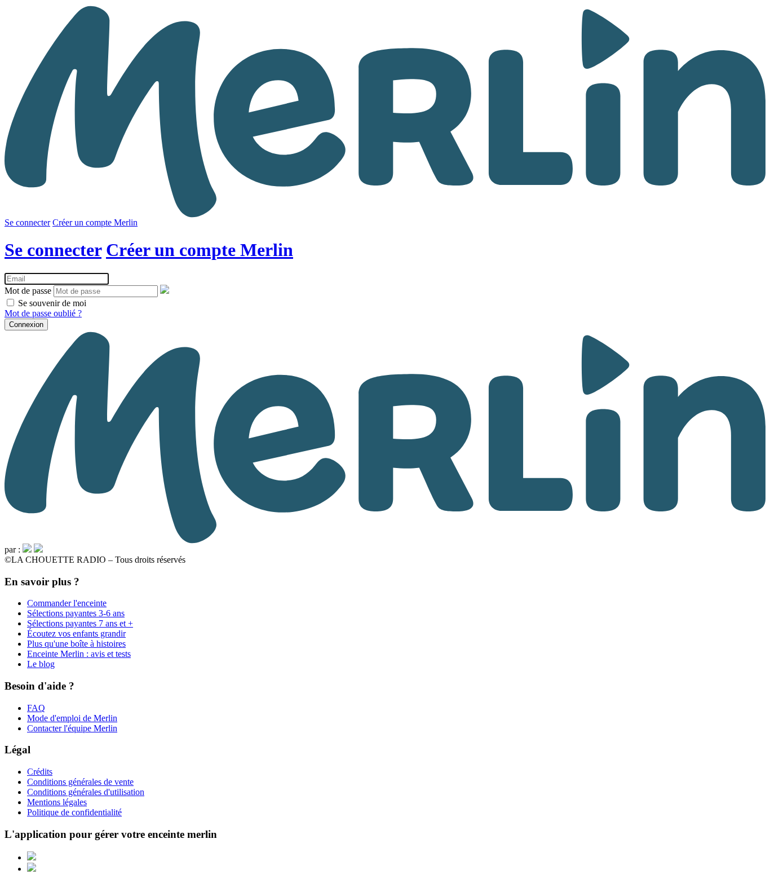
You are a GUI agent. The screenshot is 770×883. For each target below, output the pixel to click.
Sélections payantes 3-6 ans (76, 613)
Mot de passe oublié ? (43, 313)
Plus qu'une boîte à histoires (76, 643)
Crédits (39, 771)
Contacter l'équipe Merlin (72, 728)
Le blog (41, 664)
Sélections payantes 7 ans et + (80, 623)
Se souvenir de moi (51, 303)
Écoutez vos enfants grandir (76, 633)
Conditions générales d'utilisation (85, 792)
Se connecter (27, 222)
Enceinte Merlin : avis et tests (79, 654)
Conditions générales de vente (80, 782)
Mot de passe (28, 290)
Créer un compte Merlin (95, 222)
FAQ (36, 708)
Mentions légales (57, 802)
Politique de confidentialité (74, 812)
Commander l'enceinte (67, 603)
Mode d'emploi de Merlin (72, 718)
